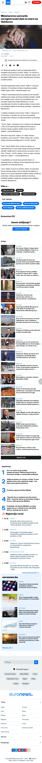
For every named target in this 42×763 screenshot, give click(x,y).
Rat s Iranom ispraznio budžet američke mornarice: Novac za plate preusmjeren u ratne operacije (29, 639)
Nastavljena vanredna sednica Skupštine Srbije (27, 378)
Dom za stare (8, 190)
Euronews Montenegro (11, 203)
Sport (24, 715)
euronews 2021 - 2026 (20, 758)
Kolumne (3, 723)
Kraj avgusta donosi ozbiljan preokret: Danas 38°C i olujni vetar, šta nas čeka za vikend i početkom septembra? (27, 273)
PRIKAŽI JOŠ (6, 648)
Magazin (3, 719)
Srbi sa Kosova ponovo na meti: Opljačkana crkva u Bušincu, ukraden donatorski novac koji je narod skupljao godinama (28, 320)
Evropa (12, 518)
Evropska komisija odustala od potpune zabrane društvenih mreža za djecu (28, 585)
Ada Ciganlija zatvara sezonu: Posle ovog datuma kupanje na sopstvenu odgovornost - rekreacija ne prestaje (27, 367)
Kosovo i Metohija (31, 203)
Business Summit (27, 727)
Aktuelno (16, 12)
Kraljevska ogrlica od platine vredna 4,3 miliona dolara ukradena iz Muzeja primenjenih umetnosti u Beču (24, 556)
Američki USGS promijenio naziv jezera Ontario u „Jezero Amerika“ (28, 625)
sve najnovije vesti (30, 573)
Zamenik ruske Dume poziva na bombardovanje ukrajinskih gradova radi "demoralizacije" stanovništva (24, 523)
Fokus (21, 621)
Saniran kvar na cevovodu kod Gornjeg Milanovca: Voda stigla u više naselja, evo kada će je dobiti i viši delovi (28, 344)
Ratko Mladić (24, 674)
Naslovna (3, 12)
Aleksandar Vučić (12, 679)
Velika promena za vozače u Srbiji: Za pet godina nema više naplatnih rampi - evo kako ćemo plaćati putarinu (23, 481)
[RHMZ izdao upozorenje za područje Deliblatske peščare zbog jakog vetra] (8, 426)
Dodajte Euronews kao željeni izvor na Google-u (22, 60)
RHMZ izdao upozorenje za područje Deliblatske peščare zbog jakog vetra (27, 426)
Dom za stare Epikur (11, 194)
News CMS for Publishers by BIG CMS (21, 760)
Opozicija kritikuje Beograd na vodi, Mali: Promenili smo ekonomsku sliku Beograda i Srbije (27, 308)
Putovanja (25, 719)
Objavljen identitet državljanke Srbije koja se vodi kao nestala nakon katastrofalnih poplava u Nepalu (27, 402)
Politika (18, 246)
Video (24, 723)
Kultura (3, 715)
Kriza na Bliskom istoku (25, 207)
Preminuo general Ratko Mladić (19, 490)
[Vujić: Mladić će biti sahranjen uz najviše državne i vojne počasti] (8, 414)
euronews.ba (10, 577)
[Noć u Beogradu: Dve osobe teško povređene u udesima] (40, 381)
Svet (2, 711)
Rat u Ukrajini (8, 207)
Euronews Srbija (10, 674)
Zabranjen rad (29, 194)
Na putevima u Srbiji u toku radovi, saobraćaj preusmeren (27, 448)
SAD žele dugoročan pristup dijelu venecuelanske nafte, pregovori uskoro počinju (28, 612)
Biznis (24, 711)
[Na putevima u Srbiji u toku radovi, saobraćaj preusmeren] (8, 449)
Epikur (19, 190)
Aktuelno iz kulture (17, 552)
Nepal (25, 679)
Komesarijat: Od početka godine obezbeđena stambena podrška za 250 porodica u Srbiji (28, 285)
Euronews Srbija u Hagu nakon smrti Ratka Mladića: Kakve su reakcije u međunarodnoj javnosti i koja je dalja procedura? (27, 250)
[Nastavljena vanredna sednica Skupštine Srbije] (8, 379)
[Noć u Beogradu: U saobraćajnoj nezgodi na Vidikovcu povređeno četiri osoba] (1, 381)
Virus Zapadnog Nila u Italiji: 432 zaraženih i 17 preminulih (29, 598)
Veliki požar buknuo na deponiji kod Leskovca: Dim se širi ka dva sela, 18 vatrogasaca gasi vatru (28, 437)
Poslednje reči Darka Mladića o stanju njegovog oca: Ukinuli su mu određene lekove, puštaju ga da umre (21, 508)
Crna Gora (4, 727)
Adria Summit (5, 732)
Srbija (10, 12)
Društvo (19, 270)
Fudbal (16, 683)
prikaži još (21, 457)
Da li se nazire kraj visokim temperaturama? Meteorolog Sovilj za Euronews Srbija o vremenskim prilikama (22, 472)
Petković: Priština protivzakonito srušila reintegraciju (28, 331)
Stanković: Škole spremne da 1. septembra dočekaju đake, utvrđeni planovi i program (27, 355)
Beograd (25, 683)
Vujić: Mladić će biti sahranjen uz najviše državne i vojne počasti (28, 413)
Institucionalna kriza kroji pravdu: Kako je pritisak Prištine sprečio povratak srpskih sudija (28, 262)
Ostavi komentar (21, 229)
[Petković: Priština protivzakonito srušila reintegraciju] (8, 332)
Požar (35, 674)
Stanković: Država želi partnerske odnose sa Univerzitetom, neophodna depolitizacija (26, 297)
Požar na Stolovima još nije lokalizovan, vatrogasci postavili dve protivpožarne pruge (28, 390)
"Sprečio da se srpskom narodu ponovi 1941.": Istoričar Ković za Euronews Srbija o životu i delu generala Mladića (23, 499)
